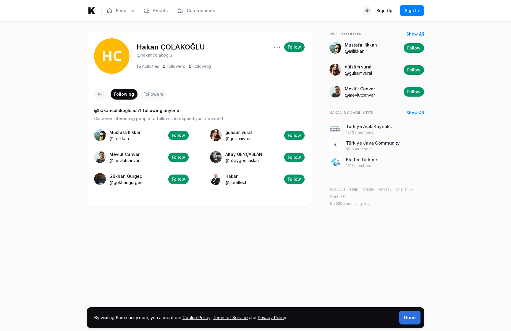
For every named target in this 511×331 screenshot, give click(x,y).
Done (410, 317)
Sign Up (384, 10)
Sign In (412, 10)
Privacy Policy (272, 317)
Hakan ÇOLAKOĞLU (171, 47)
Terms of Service (230, 317)
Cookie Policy (196, 317)
